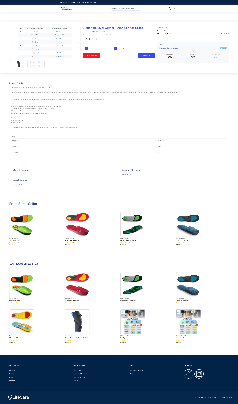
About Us (12, 370)
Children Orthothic (15, 338)
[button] (11, 42)
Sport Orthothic (14, 240)
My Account (78, 370)
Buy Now (147, 55)
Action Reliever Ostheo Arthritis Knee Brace (77, 338)
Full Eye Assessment (127, 338)
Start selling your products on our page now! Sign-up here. (78, 2)
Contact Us (12, 374)
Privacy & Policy (135, 374)
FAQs (76, 381)
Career (11, 377)
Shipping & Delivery (80, 374)
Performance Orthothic (128, 240)
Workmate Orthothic (72, 240)
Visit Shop (223, 49)
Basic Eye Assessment (183, 338)
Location (12, 381)
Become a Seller (79, 377)
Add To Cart (93, 55)
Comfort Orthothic (182, 240)
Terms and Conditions (136, 370)
